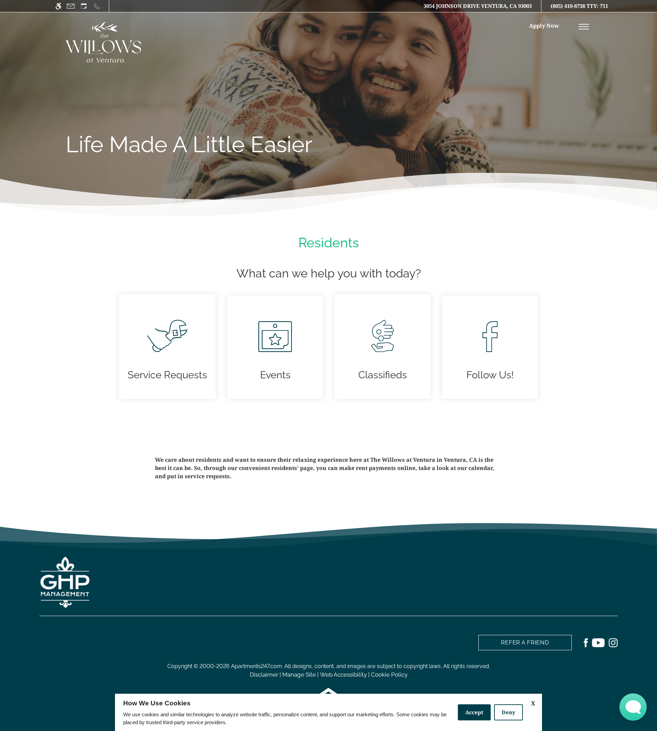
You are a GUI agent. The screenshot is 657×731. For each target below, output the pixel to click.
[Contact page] (70, 6)
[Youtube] (598, 642)
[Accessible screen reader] (58, 6)
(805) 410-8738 (579, 5)
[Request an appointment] (84, 6)
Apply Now (544, 25)
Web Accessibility (343, 674)
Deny (508, 712)
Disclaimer (264, 674)
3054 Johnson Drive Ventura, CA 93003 (478, 5)
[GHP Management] (65, 581)
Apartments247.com (256, 666)
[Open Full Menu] (583, 27)
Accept (474, 712)
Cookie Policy (389, 674)
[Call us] (97, 6)
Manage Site (299, 674)
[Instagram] (613, 642)
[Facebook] (586, 642)
